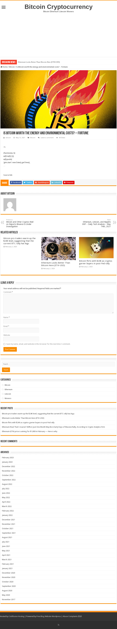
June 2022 (6, 493)
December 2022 (8, 466)
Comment (8, 292)
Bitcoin (12, 67)
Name (6, 317)
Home (5, 67)
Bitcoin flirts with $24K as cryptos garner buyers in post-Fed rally (95, 262)
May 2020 (6, 595)
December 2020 (8, 573)
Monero (8, 398)
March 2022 (7, 506)
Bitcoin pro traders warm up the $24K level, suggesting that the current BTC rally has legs (19, 241)
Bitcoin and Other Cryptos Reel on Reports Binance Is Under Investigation (19, 223)
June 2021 (6, 546)
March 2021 (7, 559)
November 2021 (8, 524)
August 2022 (7, 484)
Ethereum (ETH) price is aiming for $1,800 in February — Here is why (29, 431)
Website (6, 335)
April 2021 (6, 555)
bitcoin (8, 138)
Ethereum (8, 389)
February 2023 (8, 457)
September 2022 (9, 480)
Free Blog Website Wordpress (49, 616)
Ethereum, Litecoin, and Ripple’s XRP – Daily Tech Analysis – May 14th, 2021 (96, 223)
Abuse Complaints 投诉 (72, 616)
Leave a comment (47, 138)
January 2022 (7, 515)
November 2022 (8, 471)
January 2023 (7, 462)
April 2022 (6, 502)
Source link (7, 175)
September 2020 (9, 586)
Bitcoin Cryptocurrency (59, 6)
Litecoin (8, 394)
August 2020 (7, 591)
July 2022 (5, 489)
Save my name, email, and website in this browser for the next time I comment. (38, 344)
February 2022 (8, 511)
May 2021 (6, 551)
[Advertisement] (58, 37)
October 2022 (7, 475)
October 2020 (7, 582)
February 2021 (8, 564)
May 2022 (6, 497)
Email (6, 326)
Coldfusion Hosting (16, 616)
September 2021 (9, 533)
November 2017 (8, 599)
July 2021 (5, 542)
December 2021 (8, 520)
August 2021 (7, 537)
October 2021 (7, 528)
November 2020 (8, 577)
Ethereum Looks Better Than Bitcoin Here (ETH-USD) (39, 62)
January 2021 (7, 568)
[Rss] (59, 625)
